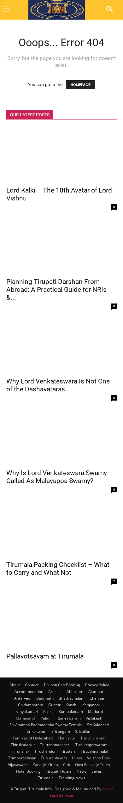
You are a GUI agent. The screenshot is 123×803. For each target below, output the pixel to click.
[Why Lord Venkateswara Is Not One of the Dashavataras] (61, 346)
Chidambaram (30, 705)
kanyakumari (26, 711)
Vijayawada (18, 764)
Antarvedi (22, 698)
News (81, 771)
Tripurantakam (54, 758)
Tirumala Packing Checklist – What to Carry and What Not (57, 568)
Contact (31, 685)
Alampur (95, 691)
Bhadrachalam (72, 698)
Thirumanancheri (55, 744)
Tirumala (46, 778)
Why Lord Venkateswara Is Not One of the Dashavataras (58, 385)
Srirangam (60, 731)
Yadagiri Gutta (45, 764)
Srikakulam (36, 731)
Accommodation (29, 691)
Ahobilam (75, 691)
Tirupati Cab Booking (62, 685)
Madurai (95, 711)
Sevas (96, 771)
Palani (46, 718)
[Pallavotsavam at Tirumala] (61, 621)
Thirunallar (19, 751)
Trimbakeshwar (22, 758)
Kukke (48, 711)
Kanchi (71, 705)
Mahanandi (26, 718)
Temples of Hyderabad (33, 738)
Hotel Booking (28, 771)
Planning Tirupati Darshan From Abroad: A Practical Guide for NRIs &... (56, 289)
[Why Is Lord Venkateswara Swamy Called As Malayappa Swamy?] (61, 437)
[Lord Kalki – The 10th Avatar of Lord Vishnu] (61, 155)
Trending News (72, 778)
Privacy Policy (97, 685)
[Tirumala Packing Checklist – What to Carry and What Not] (61, 529)
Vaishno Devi (98, 758)
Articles (55, 691)
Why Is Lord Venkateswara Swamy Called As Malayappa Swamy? (56, 477)
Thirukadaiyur (23, 744)
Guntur (54, 705)
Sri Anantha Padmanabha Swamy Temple (45, 724)
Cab (66, 764)
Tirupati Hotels (59, 771)
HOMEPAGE (81, 85)
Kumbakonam (71, 711)
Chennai (97, 698)
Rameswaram (68, 718)
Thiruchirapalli (93, 738)
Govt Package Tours (92, 764)
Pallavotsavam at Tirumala (45, 656)
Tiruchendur (45, 751)
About (14, 685)
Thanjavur (66, 738)
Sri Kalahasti (98, 724)
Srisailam (83, 731)
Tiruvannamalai (94, 751)
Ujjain (77, 758)
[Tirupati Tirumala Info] (57, 10)
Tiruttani (68, 751)
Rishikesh (94, 718)
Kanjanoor (91, 705)
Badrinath (45, 698)
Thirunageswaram (91, 744)
